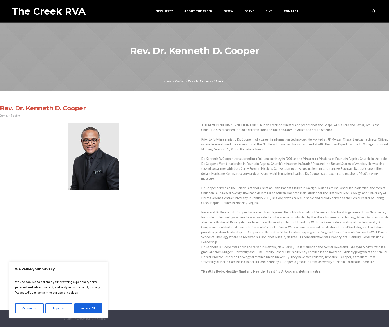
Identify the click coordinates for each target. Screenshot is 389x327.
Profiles (179, 81)
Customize (29, 308)
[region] (58, 290)
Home (168, 81)
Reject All (59, 308)
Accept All (88, 308)
